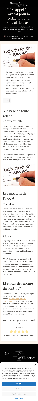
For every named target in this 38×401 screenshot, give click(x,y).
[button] (35, 365)
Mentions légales (19, 398)
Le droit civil (13, 27)
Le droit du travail (24, 27)
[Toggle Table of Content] (7, 100)
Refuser (19, 389)
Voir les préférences (19, 394)
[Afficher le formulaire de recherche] (4, 3)
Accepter (19, 384)
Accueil (6, 27)
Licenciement (14, 299)
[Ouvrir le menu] (34, 3)
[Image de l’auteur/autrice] (5, 36)
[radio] (11, 332)
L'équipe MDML (13, 36)
